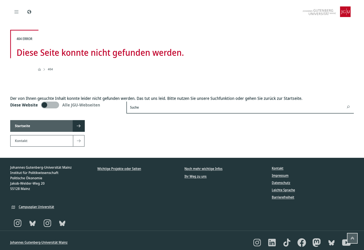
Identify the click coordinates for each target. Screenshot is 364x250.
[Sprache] (29, 11)
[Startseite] (39, 69)
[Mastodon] (316, 242)
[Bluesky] (32, 223)
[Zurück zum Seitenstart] (352, 238)
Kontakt (277, 168)
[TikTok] (287, 242)
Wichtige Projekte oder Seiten (119, 168)
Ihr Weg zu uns (195, 176)
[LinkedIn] (272, 242)
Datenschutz (281, 182)
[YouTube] (346, 242)
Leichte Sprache (283, 190)
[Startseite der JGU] (327, 11)
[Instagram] (17, 223)
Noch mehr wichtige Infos (203, 168)
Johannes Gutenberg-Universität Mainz (39, 242)
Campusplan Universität (36, 206)
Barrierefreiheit (283, 197)
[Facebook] (301, 242)
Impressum (280, 175)
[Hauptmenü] (16, 11)
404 (50, 69)
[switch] (65, 105)
